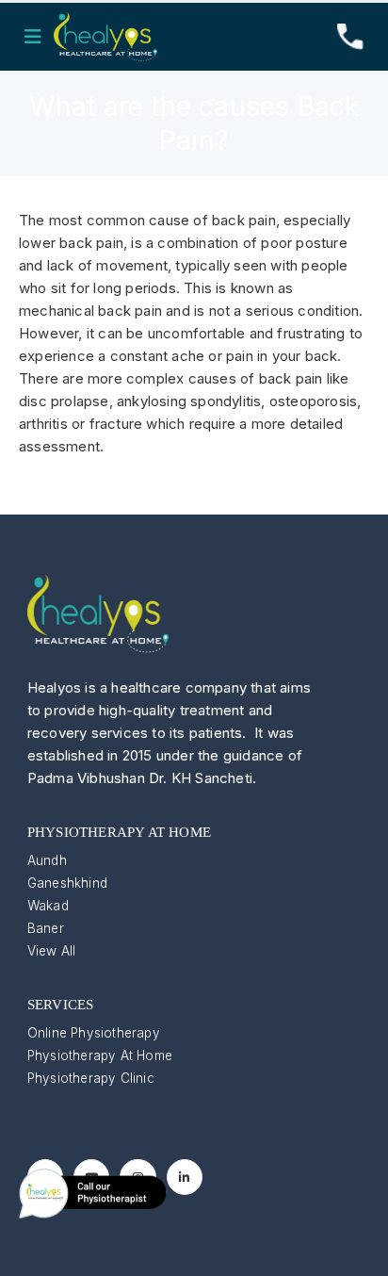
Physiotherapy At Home (99, 1055)
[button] (39, 37)
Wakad (48, 905)
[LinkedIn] (184, 1177)
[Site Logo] (105, 36)
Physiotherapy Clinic (90, 1078)
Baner (45, 928)
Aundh (47, 860)
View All (51, 950)
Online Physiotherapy (93, 1032)
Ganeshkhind (67, 883)
